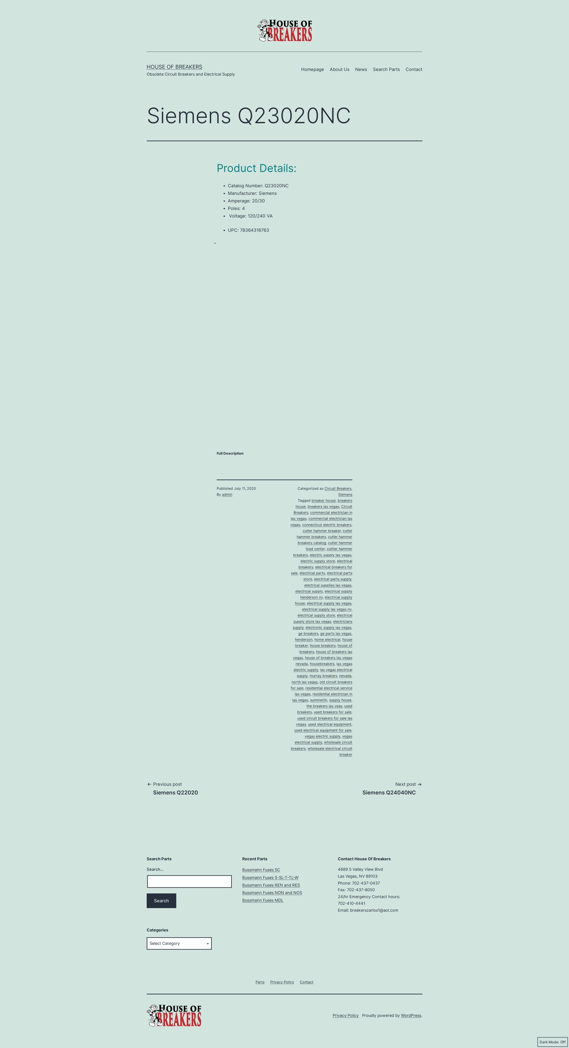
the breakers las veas (324, 706)
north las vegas (305, 682)
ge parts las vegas (335, 633)
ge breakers (308, 633)
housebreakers (322, 663)
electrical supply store (316, 615)
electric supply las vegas (330, 555)
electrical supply (309, 591)
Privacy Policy (346, 1015)
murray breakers (323, 675)
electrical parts (312, 573)
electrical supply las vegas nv (326, 609)
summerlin (318, 700)
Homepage (312, 69)
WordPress (411, 1015)
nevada (345, 675)
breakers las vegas (323, 506)
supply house (340, 700)
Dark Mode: (549, 1042)
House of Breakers (174, 67)
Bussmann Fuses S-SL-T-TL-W (270, 877)
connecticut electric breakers (326, 524)
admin (227, 494)
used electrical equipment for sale (322, 730)
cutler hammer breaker (322, 530)
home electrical (327, 639)
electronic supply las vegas (328, 627)
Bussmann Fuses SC (261, 869)
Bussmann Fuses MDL (262, 900)
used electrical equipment (329, 724)
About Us (339, 69)
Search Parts (386, 69)
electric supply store (318, 561)
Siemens (345, 494)
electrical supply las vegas (329, 603)
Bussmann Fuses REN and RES (271, 885)
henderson (304, 639)
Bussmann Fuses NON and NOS (272, 892)
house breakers (323, 645)
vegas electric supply (322, 736)
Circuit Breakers (338, 488)
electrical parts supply (332, 579)
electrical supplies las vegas (327, 585)
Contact (414, 69)
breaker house (324, 500)
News (361, 69)
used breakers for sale (332, 712)
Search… (155, 869)
